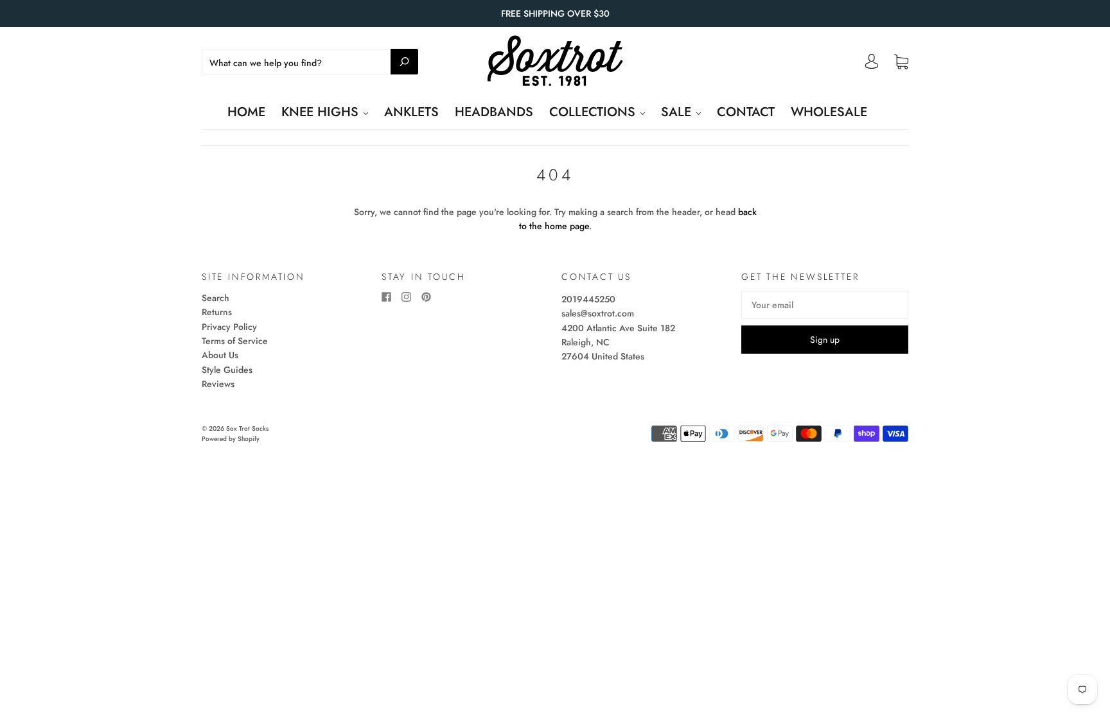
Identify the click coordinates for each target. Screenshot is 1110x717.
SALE (678, 112)
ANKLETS (411, 112)
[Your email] (824, 305)
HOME (246, 112)
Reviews (218, 383)
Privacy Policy (229, 326)
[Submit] (404, 61)
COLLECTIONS (594, 112)
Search (215, 297)
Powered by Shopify (231, 439)
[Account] (871, 64)
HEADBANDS (494, 112)
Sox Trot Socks (247, 428)
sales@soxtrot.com (597, 313)
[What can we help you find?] (310, 62)
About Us (220, 355)
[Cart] (901, 62)
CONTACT (746, 112)
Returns (217, 312)
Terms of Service (235, 340)
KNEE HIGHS (321, 112)
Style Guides (227, 369)
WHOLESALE (829, 112)
